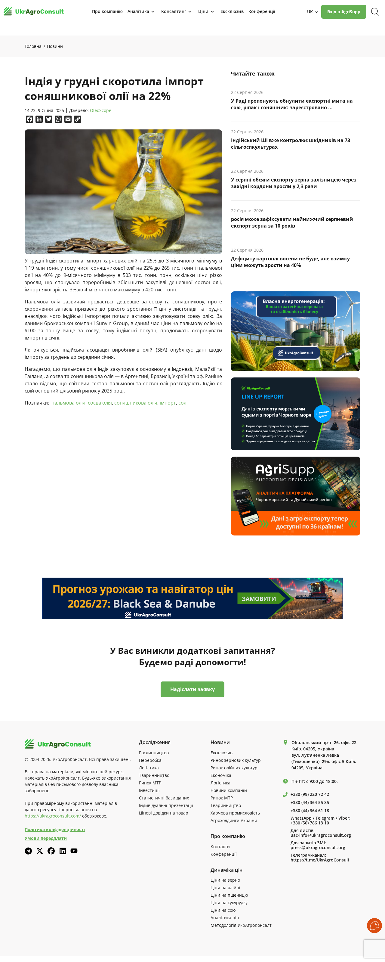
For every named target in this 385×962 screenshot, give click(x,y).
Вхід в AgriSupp (343, 11)
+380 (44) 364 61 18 (310, 810)
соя (182, 402)
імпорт (168, 402)
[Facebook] (51, 851)
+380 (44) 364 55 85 (310, 802)
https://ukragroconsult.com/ (53, 816)
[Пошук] (375, 11)
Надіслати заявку (192, 689)
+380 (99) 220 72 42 (310, 794)
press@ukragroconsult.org (318, 847)
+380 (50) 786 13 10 (310, 823)
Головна (33, 46)
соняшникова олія (135, 402)
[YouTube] (74, 851)
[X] (39, 851)
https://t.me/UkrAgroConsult (320, 860)
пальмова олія (68, 402)
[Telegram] (28, 851)
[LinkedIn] (62, 851)
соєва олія (100, 402)
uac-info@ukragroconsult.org (321, 835)
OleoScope (100, 110)
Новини (55, 46)
